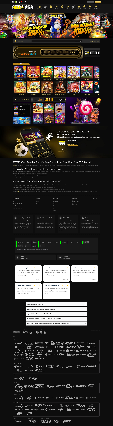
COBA (38, 106)
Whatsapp (76, 201)
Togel (62, 8)
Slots (45, 8)
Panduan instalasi (73, 144)
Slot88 (14, 201)
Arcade (79, 8)
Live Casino (51, 9)
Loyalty (37, 203)
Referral (37, 205)
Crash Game (73, 9)
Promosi (37, 201)
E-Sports (90, 8)
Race (56, 8)
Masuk (90, 1)
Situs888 (14, 165)
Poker (84, 8)
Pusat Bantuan (16, 205)
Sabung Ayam (96, 9)
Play (33, 54)
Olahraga (67, 8)
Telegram (76, 204)
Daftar (98, 1)
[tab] (38, 99)
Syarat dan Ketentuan (17, 208)
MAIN (21, 72)
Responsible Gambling (17, 203)
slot (18, 191)
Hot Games (40, 8)
